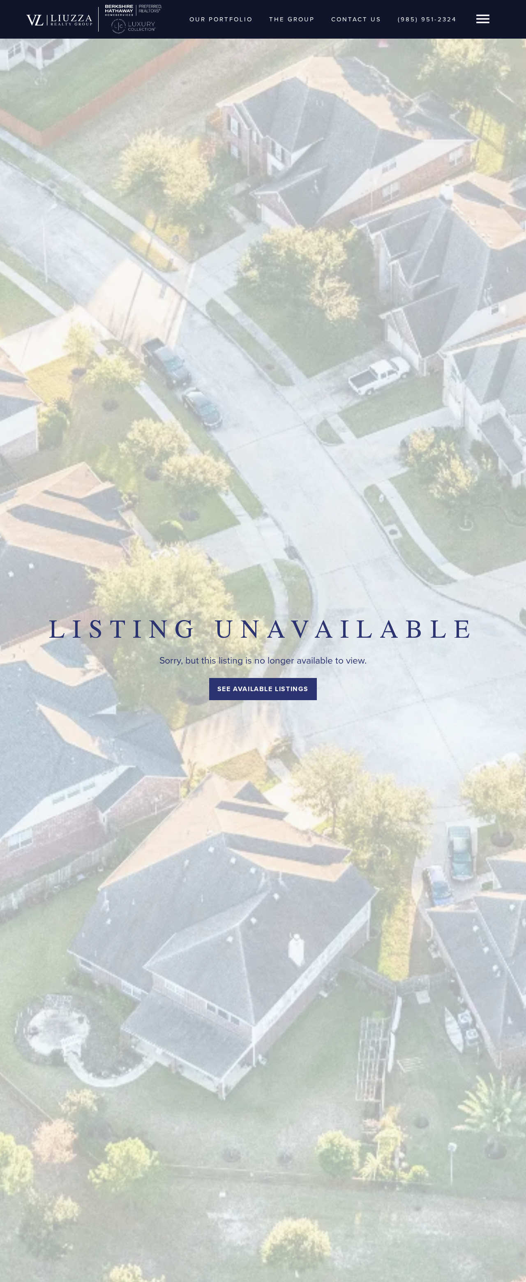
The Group (292, 19)
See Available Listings (263, 689)
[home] (59, 19)
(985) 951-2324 (427, 19)
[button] (482, 19)
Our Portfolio (221, 19)
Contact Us (356, 19)
